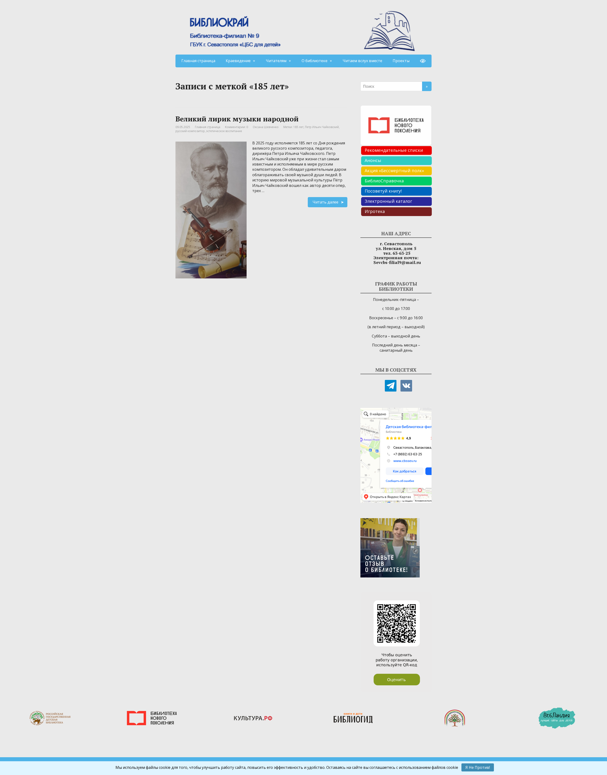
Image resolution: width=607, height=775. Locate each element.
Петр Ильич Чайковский (322, 127)
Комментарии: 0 (236, 127)
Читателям (276, 60)
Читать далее (325, 202)
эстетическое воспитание (224, 131)
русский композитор (190, 131)
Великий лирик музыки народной (237, 119)
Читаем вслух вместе (362, 60)
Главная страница (198, 60)
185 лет (298, 127)
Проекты (401, 60)
